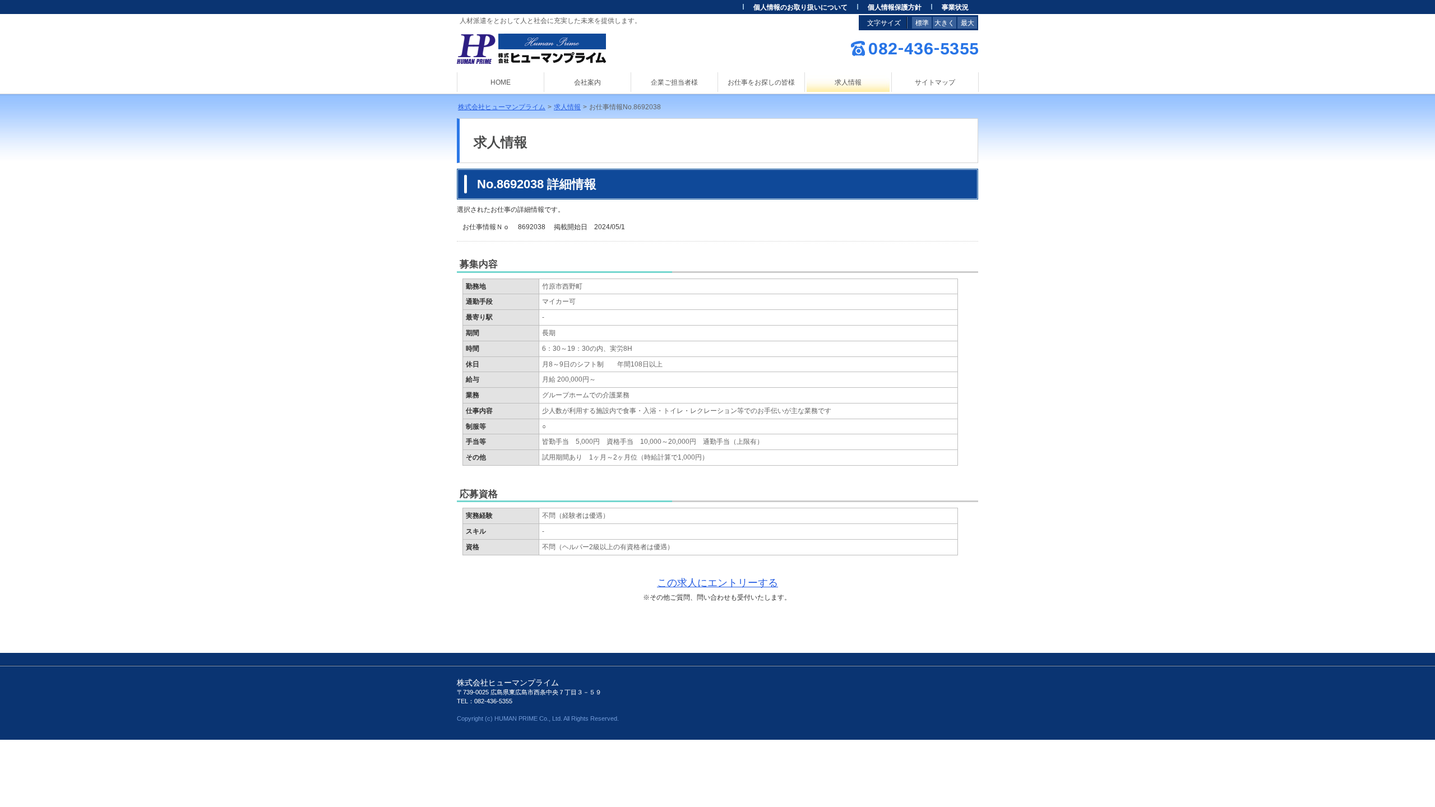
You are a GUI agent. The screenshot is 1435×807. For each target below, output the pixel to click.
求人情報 (567, 107)
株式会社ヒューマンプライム (501, 107)
